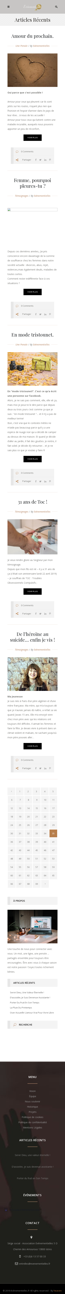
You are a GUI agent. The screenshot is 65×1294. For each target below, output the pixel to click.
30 (11, 833)
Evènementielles (41, 45)
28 (45, 825)
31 (20, 833)
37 (20, 841)
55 (20, 867)
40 (45, 841)
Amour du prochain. (32, 36)
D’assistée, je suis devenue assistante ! (30, 997)
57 (37, 867)
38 (28, 841)
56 (28, 867)
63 (37, 875)
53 (53, 858)
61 (20, 875)
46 (45, 850)
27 (37, 825)
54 (11, 867)
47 (53, 850)
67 (20, 883)
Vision (32, 1091)
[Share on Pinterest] (50, 159)
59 (53, 867)
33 (37, 833)
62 (28, 875)
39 (37, 841)
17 (53, 808)
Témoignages (21, 195)
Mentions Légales (32, 1127)
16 (45, 808)
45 (37, 850)
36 (11, 841)
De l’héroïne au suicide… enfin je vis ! (32, 637)
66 (11, 883)
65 (53, 875)
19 (20, 816)
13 (20, 808)
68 (28, 883)
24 (11, 825)
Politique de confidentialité (32, 1122)
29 (53, 825)
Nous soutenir (32, 1101)
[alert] (32, 1210)
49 (20, 858)
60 (11, 875)
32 (28, 833)
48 (11, 858)
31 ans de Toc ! (32, 502)
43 (20, 850)
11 (53, 799)
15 (37, 808)
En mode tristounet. (33, 334)
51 (37, 858)
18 (11, 816)
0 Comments (27, 151)
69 (37, 883)
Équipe (32, 1096)
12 (11, 808)
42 (11, 850)
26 (28, 825)
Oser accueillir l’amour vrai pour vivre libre (32, 1012)
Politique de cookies (32, 1117)
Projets (32, 1111)
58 (45, 867)
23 (53, 816)
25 (20, 825)
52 (45, 858)
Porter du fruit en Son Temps (24, 1002)
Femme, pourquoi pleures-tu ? (32, 183)
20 (28, 816)
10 (45, 799)
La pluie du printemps (21, 1007)
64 (45, 875)
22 (45, 816)
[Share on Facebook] (35, 159)
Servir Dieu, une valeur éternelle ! (27, 992)
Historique (32, 1106)
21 (37, 816)
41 (53, 841)
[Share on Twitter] (40, 159)
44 (28, 850)
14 (28, 808)
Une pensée (22, 45)
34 (45, 833)
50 (28, 858)
